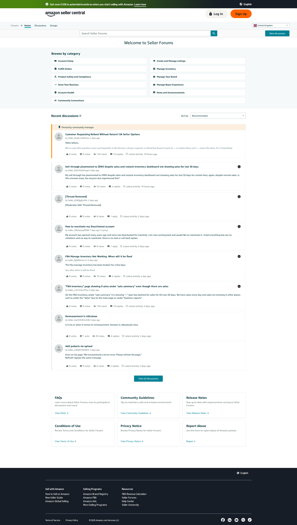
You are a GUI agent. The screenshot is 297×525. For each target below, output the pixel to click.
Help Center (128, 501)
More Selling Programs (95, 504)
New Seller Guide (54, 497)
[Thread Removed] (76, 196)
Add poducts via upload (78, 346)
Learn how (140, 4)
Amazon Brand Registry (95, 493)
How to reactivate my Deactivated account (89, 226)
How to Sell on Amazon (57, 493)
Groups (53, 25)
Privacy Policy (72, 520)
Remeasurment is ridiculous (81, 316)
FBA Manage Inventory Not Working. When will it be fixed (98, 256)
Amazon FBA (90, 497)
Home (27, 25)
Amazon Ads (90, 501)
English (244, 473)
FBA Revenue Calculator (134, 493)
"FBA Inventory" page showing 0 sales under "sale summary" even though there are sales (116, 286)
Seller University (130, 504)
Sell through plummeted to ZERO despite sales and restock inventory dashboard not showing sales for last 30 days (132, 166)
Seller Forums (129, 497)
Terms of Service (52, 520)
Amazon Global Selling (57, 501)
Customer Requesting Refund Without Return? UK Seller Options (102, 134)
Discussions (40, 25)
